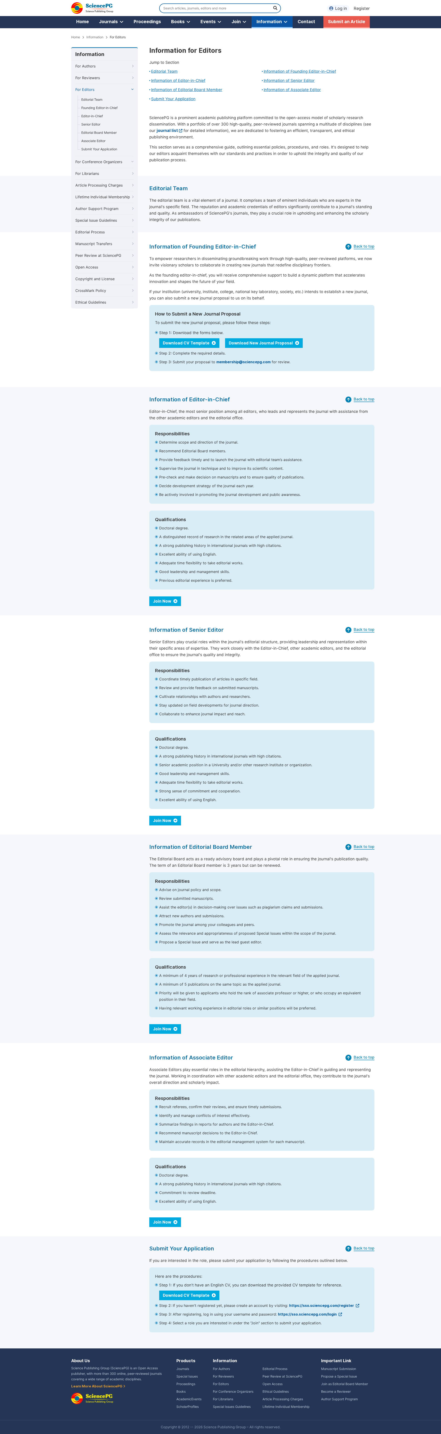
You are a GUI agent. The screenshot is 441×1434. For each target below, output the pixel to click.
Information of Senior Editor (289, 80)
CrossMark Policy (90, 290)
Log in (341, 8)
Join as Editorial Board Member (344, 1384)
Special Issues (187, 1376)
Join (236, 21)
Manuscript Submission (338, 1369)
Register (362, 8)
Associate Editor (93, 141)
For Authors (85, 66)
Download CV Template (186, 343)
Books (178, 21)
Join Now (162, 601)
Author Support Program (97, 209)
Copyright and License (95, 279)
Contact (306, 21)
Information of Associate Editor (292, 89)
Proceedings (147, 21)
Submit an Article (346, 21)
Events (208, 21)
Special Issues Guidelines (232, 1407)
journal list (167, 130)
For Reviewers (87, 78)
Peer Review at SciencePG (98, 255)
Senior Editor (90, 124)
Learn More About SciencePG (97, 1386)
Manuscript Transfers (93, 244)
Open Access (86, 267)
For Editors (84, 89)
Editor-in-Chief (92, 116)
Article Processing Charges (99, 185)
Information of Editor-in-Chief (178, 80)
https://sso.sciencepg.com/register (322, 1305)
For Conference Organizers (98, 162)
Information (269, 21)
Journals (108, 21)
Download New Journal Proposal (261, 343)
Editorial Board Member (99, 132)
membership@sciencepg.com (243, 362)
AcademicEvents (188, 1399)
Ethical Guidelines (90, 302)
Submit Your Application (99, 149)
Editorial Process (90, 232)
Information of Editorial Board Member (186, 89)
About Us (80, 1360)
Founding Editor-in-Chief (99, 108)
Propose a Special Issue (339, 1376)
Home (82, 21)
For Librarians (87, 173)
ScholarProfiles (187, 1407)
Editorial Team (91, 99)
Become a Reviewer (336, 1391)
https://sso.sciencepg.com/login (308, 1314)
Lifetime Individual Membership (102, 197)
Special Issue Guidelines (96, 220)
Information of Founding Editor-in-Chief (300, 71)
